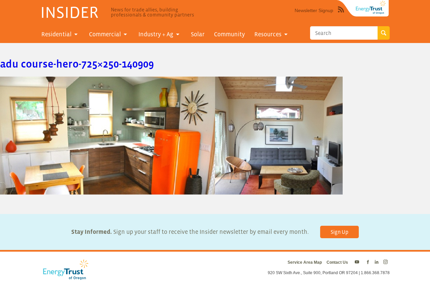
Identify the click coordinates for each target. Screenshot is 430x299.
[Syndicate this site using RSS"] (341, 14)
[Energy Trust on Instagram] (386, 262)
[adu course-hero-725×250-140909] (171, 190)
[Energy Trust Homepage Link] (371, 7)
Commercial (105, 34)
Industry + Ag (155, 34)
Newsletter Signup (314, 10)
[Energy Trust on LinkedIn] (377, 262)
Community (229, 34)
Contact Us (337, 262)
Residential (56, 34)
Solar (198, 34)
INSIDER (69, 12)
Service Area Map (305, 262)
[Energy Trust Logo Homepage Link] (64, 276)
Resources (268, 34)
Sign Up (339, 232)
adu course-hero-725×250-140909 (77, 64)
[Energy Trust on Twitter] (358, 262)
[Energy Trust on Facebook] (368, 262)
